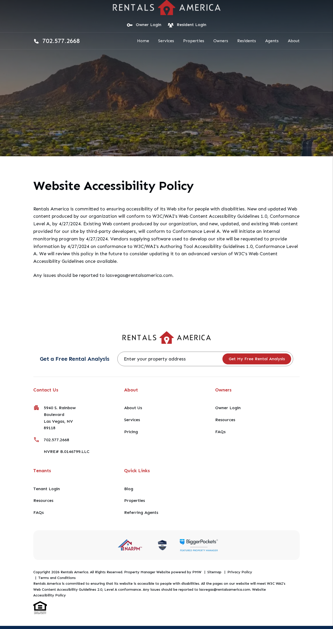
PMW (196, 572)
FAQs (220, 431)
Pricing (131, 431)
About (294, 40)
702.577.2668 (61, 41)
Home (143, 40)
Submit (257, 359)
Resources (225, 419)
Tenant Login (46, 488)
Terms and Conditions (57, 578)
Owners (220, 40)
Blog (128, 488)
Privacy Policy (239, 572)
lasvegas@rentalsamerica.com (139, 275)
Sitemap (214, 572)
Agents (272, 40)
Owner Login (148, 24)
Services (166, 40)
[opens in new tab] (199, 545)
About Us (133, 407)
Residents (246, 40)
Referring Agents (141, 512)
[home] (166, 6)
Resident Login (191, 24)
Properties (193, 40)
